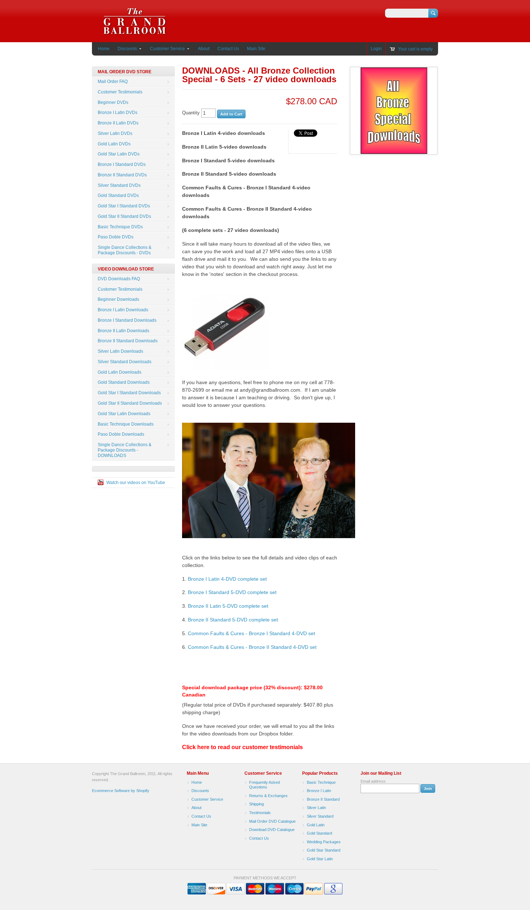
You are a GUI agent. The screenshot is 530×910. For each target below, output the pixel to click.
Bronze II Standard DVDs (122, 174)
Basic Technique (321, 782)
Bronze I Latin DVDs (117, 112)
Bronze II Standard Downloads (128, 340)
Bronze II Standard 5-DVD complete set (233, 620)
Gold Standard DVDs (118, 195)
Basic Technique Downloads (126, 424)
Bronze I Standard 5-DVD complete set (232, 592)
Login (376, 48)
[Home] (134, 31)
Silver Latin (316, 807)
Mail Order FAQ (113, 81)
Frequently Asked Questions (264, 785)
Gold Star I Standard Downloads (129, 392)
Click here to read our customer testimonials (242, 747)
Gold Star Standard (323, 850)
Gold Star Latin (320, 859)
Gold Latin (315, 825)
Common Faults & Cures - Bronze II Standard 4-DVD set (252, 647)
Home (104, 48)
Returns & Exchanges (268, 795)
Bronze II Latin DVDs (118, 123)
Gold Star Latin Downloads (124, 413)
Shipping (256, 804)
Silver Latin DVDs (115, 133)
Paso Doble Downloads (121, 434)
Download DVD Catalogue (272, 829)
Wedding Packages (324, 842)
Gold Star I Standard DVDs (124, 205)
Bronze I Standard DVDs (122, 164)
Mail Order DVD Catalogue (272, 821)
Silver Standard (320, 816)
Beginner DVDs (113, 102)
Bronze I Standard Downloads (127, 320)
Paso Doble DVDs (115, 236)
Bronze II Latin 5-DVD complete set (228, 606)
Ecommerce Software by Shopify (120, 790)
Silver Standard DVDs (119, 185)
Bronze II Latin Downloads (123, 330)
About (203, 48)
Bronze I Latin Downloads (123, 309)
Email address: (374, 781)
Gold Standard (319, 833)
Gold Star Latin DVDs (119, 154)
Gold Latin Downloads (119, 372)
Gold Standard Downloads (124, 382)
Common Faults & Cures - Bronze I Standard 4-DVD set (251, 633)
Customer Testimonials (120, 91)
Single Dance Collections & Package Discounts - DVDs (124, 250)
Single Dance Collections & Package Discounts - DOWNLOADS (124, 450)
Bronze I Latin (319, 790)
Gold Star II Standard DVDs (124, 216)
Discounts (127, 48)
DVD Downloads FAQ (119, 278)
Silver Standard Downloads (124, 361)
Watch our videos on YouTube (135, 482)
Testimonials (260, 812)
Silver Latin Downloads (120, 351)
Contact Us (228, 48)
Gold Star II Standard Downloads (130, 403)
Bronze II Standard (323, 799)
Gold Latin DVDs (114, 143)
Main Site (256, 48)
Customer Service (167, 48)
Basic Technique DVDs (120, 226)
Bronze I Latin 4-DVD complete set (227, 579)
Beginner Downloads (118, 299)
